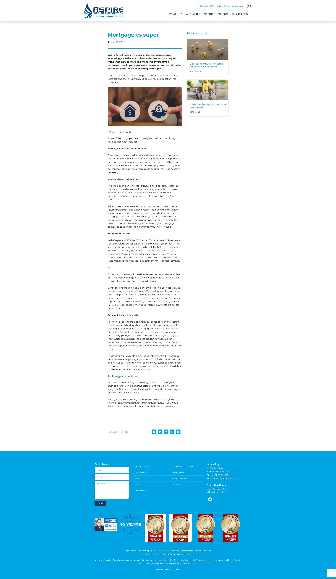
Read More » (195, 71)
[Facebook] (249, 6)
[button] (154, 432)
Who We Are (193, 14)
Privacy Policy (178, 473)
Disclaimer (176, 484)
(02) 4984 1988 (206, 6)
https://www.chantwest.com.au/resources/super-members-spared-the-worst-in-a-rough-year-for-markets (144, 420)
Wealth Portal (240, 14)
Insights (208, 14)
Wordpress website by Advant (168, 570)
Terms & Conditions (180, 478)
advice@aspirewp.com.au (230, 6)
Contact (222, 14)
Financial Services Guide (182, 467)
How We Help (174, 14)
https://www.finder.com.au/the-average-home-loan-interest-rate (129, 413)
